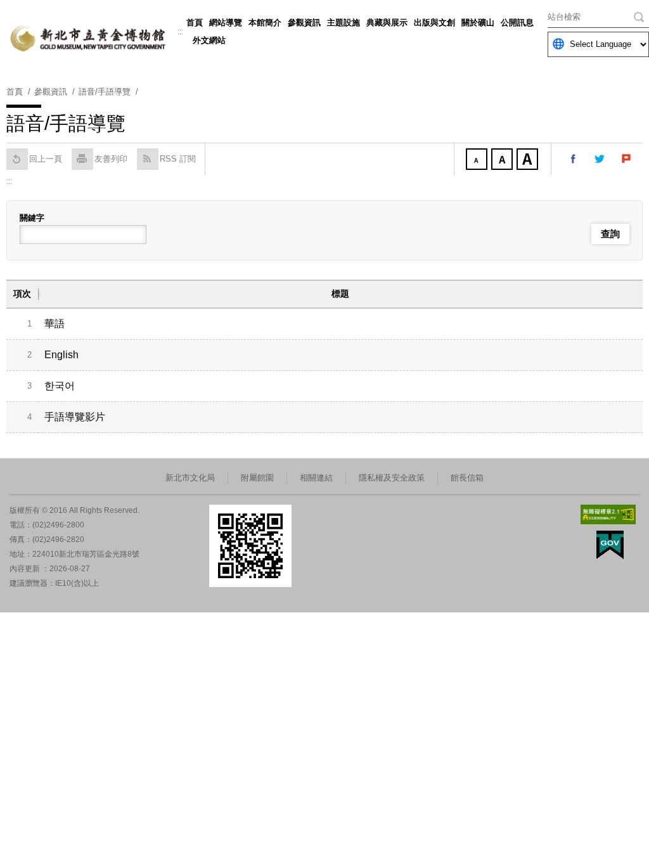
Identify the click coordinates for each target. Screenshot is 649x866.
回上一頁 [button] (45, 159)
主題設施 (343, 22)
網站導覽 (225, 22)
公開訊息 (517, 22)
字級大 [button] (528, 160)
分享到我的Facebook (573, 159)
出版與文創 (434, 22)
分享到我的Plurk (627, 159)
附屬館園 (257, 477)
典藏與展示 (387, 22)
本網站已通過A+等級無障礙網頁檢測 (608, 514)
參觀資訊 (304, 22)
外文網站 (209, 40)
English (61, 354)
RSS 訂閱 (178, 159)
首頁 (194, 22)
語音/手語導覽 (105, 91)
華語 (54, 323)
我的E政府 (610, 545)
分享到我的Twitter (600, 159)
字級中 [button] (503, 160)
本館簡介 (264, 22)
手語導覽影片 (74, 416)
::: (180, 31)
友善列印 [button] (110, 159)
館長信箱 (467, 477)
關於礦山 (477, 22)
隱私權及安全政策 (392, 477)
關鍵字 (32, 218)
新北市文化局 (190, 477)
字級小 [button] (478, 160)
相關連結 (316, 477)
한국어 (59, 385)
